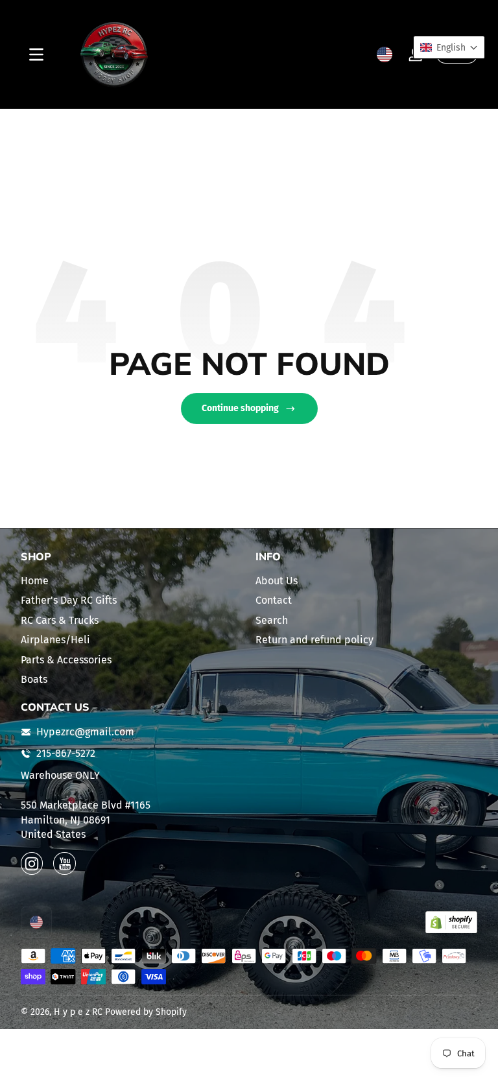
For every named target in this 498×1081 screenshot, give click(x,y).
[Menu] (36, 54)
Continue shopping (240, 408)
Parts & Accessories (66, 660)
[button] (384, 54)
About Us (276, 581)
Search (271, 620)
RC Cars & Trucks (60, 620)
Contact (273, 600)
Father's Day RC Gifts (69, 600)
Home (35, 581)
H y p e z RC (78, 1011)
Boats (34, 679)
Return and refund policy (314, 640)
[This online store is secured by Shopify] (451, 922)
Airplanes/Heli (55, 640)
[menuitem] (132, 581)
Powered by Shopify (146, 1011)
